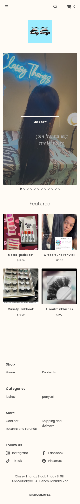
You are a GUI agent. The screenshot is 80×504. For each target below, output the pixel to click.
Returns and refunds (21, 428)
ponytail (48, 396)
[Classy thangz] (40, 31)
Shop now (40, 121)
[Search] (55, 7)
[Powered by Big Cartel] (40, 495)
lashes (11, 396)
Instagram (20, 453)
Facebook (55, 453)
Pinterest (55, 461)
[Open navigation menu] (6, 6)
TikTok (17, 461)
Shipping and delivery (52, 423)
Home (10, 372)
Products (49, 372)
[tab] (21, 188)
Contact (12, 421)
